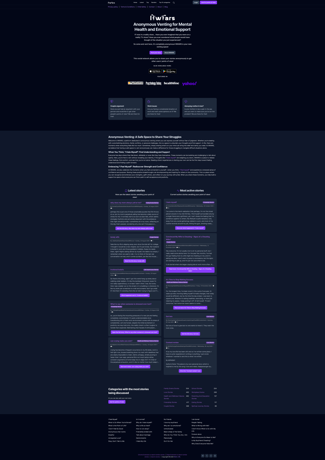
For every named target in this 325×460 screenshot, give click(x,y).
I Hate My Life (141, 441)
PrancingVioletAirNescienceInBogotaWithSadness (181, 285)
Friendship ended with (144, 432)
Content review (172, 343)
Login (196, 2)
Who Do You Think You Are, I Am (175, 435)
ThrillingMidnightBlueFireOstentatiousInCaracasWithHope (128, 310)
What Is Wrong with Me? (200, 425)
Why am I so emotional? (172, 425)
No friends (167, 419)
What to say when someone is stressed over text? (130, 304)
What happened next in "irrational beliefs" (134, 295)
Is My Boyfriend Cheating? (201, 440)
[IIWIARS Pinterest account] (215, 455)
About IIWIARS (169, 52)
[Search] (173, 2)
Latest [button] (142, 2)
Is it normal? (140, 419)
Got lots (169, 316)
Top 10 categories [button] (164, 2)
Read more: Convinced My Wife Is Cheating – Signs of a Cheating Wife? (190, 270)
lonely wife (114, 237)
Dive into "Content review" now (190, 371)
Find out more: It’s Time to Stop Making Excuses (190, 308)
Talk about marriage (143, 435)
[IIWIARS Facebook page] (202, 455)
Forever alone (196, 434)
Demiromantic (141, 438)
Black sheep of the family (173, 432)
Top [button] (147, 2)
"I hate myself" (171, 158)
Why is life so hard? (143, 425)
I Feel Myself (112, 419)
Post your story (156, 52)
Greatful (111, 435)
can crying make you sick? (121, 341)
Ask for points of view (208, 2)
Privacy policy (113, 7)
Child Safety (141, 7)
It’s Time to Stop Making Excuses (179, 280)
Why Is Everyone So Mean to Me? (204, 437)
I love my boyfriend (171, 422)
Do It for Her (168, 441)
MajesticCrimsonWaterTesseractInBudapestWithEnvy (126, 344)
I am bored (195, 419)
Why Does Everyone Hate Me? (202, 444)
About (159, 7)
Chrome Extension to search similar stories (151, 455)
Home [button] (135, 2)
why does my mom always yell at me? (125, 203)
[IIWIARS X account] (207, 455)
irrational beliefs (117, 270)
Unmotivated (168, 429)
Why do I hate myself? (144, 422)
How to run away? (142, 429)
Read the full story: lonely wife (134, 261)
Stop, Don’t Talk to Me (116, 441)
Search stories (155, 457)
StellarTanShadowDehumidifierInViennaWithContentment (183, 245)
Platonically (168, 438)
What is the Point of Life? (117, 425)
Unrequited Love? (114, 438)
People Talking (197, 422)
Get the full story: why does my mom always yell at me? (135, 228)
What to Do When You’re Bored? (119, 422)
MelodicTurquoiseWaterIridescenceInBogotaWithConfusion (128, 273)
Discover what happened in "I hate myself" (190, 228)
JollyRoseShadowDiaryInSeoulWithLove (123, 240)
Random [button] (153, 2)
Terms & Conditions (128, 7)
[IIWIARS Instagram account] (211, 455)
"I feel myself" (185, 170)
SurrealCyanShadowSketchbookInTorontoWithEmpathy (127, 206)
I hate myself (171, 202)
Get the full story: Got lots (190, 334)
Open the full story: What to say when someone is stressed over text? (134, 332)
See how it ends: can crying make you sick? (135, 366)
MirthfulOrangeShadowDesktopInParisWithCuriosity (182, 346)
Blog (166, 7)
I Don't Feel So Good (115, 429)
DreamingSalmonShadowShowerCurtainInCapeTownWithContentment (187, 320)
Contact (152, 7)
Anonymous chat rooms (117, 432)
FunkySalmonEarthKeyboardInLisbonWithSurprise (181, 206)
